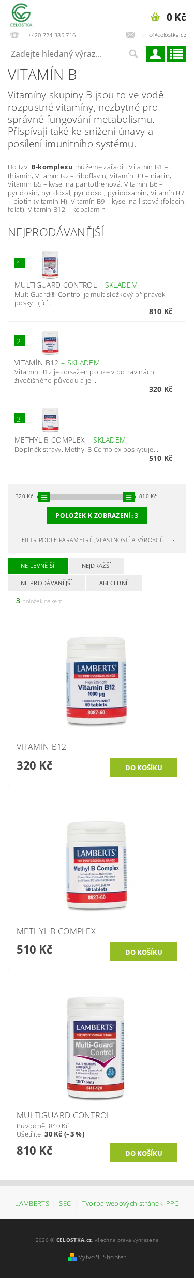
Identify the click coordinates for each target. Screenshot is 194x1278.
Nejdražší (96, 566)
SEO (65, 1204)
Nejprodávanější (46, 583)
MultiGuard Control (76, 285)
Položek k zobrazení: (96, 515)
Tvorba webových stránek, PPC (130, 1204)
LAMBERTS (32, 1204)
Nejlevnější (38, 566)
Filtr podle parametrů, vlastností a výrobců (93, 540)
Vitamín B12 (57, 362)
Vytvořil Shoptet (102, 1257)
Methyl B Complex (70, 440)
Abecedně (114, 583)
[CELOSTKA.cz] (21, 13)
